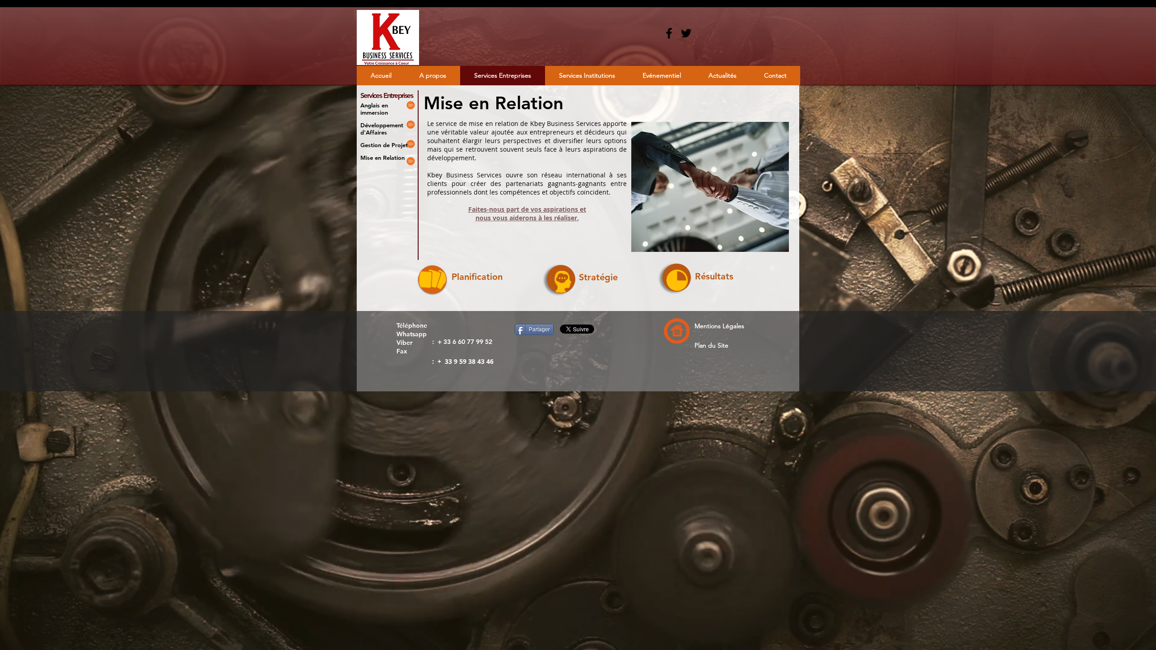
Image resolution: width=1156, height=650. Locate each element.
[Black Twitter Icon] (686, 33)
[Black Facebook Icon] (669, 33)
